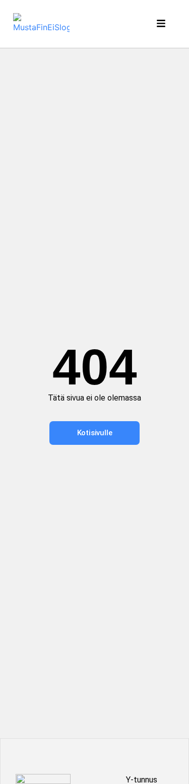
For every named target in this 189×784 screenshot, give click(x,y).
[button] (162, 24)
